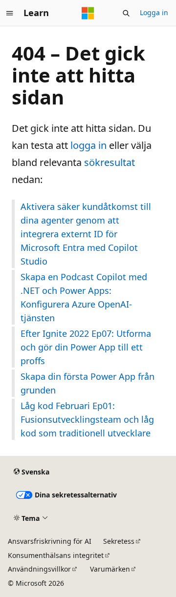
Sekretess (118, 541)
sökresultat (109, 162)
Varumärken (110, 569)
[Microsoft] (88, 13)
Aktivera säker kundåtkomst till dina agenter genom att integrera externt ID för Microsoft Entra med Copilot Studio (86, 234)
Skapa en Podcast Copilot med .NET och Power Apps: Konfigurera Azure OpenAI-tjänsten (84, 297)
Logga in (154, 12)
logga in (88, 145)
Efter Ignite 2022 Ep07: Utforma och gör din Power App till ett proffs (86, 347)
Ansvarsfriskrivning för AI (49, 541)
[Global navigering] (10, 13)
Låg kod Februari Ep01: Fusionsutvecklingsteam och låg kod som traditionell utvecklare (87, 419)
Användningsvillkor (39, 569)
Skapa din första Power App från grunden (87, 383)
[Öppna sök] (126, 13)
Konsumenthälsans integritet (56, 555)
